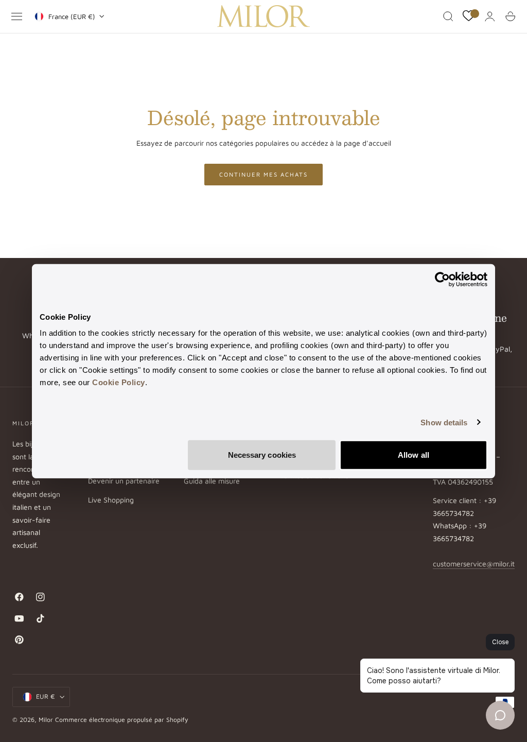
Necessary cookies (262, 455)
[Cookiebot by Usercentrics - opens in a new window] (442, 279)
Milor (46, 719)
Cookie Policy (118, 382)
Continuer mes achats (263, 174)
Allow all (413, 455)
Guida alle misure (212, 481)
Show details (443, 422)
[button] (17, 16)
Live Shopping (111, 499)
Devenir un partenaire (124, 481)
